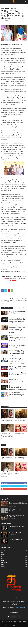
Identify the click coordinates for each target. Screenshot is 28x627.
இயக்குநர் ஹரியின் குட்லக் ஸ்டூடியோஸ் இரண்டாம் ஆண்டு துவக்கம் (16, 381)
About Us (3, 621)
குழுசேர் (24, 488)
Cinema (6, 5)
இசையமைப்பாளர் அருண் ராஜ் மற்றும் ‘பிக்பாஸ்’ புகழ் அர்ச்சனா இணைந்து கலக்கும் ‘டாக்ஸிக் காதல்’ (18, 503)
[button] (2, 2)
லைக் (25, 483)
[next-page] (4, 399)
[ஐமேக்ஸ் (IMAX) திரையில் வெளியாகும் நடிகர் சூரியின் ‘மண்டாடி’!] (21, 413)
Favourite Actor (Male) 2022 (15, 532)
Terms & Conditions (23, 621)
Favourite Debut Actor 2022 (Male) (16, 526)
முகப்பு (2, 5)
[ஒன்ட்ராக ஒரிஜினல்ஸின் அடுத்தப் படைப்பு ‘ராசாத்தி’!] (4, 510)
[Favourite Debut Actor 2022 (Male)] (4, 528)
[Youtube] (19, 616)
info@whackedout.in (20, 607)
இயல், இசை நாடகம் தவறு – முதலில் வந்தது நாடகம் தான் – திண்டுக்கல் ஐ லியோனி (17, 368)
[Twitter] (5, 290)
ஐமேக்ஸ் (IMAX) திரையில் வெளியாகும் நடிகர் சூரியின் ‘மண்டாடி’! (20, 420)
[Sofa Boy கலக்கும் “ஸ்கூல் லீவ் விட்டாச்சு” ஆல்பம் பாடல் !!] (4, 517)
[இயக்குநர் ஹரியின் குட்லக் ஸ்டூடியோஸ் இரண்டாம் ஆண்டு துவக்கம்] (4, 381)
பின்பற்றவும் (24, 486)
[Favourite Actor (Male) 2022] (4, 534)
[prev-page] (2, 399)
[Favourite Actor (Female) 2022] (4, 541)
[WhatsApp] (12, 290)
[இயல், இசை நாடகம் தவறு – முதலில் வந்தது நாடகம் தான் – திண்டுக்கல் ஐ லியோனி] (4, 368)
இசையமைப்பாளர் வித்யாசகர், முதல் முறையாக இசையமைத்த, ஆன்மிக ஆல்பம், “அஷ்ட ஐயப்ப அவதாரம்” (17, 345)
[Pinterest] (9, 290)
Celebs (10, 5)
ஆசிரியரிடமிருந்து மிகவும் (19, 307)
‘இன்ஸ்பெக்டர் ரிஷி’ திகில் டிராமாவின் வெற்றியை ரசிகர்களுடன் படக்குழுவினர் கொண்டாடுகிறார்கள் (18, 387)
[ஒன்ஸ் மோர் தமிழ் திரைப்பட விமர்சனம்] (21, 428)
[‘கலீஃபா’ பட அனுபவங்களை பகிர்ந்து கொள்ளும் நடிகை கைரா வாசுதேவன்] (4, 313)
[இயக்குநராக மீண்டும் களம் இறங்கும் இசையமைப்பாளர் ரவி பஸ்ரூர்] (4, 374)
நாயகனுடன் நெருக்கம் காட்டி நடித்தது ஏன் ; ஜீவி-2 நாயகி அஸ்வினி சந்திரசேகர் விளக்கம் (7, 301)
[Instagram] (12, 616)
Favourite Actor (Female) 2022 (15, 539)
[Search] (26, 2)
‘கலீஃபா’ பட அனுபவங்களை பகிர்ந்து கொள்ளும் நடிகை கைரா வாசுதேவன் (6, 420)
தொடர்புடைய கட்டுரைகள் (7, 307)
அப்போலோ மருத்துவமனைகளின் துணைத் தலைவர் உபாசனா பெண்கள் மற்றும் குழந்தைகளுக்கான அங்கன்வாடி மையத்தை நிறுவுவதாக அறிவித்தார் (17, 329)
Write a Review (9, 621)
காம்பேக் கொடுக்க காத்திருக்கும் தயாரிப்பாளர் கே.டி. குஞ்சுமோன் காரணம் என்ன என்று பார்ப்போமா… (17, 394)
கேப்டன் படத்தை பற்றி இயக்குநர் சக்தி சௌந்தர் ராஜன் (21, 300)
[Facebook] (2, 290)
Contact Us (15, 621)
